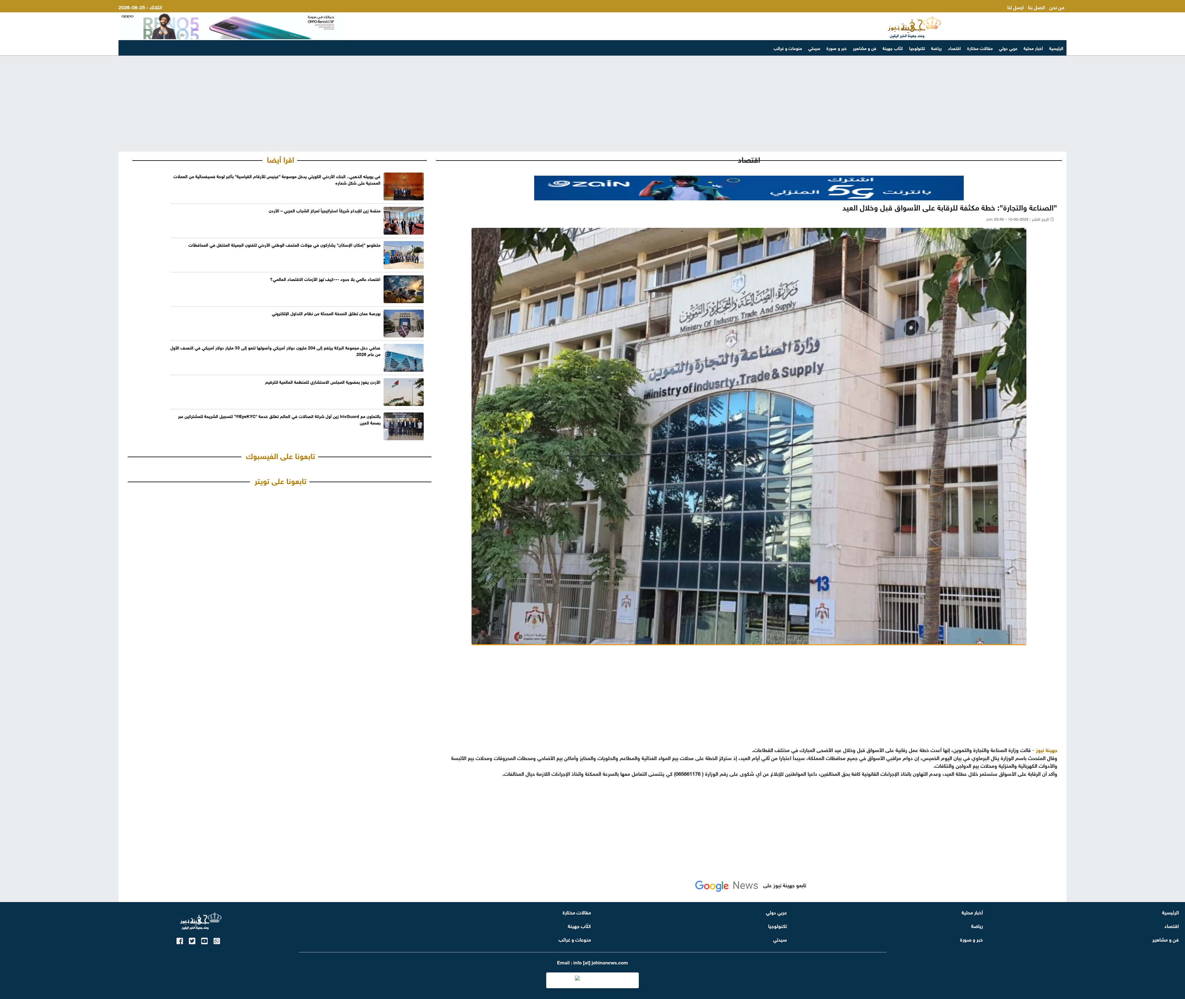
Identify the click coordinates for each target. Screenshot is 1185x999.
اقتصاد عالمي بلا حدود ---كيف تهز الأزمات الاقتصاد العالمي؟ (325, 278)
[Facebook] (180, 940)
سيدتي (814, 48)
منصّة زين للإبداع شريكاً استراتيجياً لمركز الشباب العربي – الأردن (324, 210)
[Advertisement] (592, 104)
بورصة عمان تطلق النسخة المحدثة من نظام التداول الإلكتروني (326, 313)
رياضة (936, 48)
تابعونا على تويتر (280, 480)
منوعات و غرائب (788, 48)
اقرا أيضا (280, 158)
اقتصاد (954, 48)
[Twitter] (192, 940)
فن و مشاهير (864, 48)
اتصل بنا (1036, 6)
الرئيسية (1056, 48)
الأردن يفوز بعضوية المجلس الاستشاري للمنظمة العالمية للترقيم (322, 381)
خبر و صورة (836, 48)
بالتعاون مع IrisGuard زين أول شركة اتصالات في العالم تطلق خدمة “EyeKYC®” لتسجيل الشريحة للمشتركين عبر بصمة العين (279, 419)
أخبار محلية (1033, 48)
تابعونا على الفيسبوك (280, 455)
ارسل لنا (1015, 6)
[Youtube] (204, 940)
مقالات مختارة (980, 48)
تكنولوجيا (917, 48)
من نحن (1056, 6)
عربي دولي (1008, 48)
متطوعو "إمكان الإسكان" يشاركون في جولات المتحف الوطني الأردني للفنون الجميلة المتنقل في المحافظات (284, 244)
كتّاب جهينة (893, 48)
